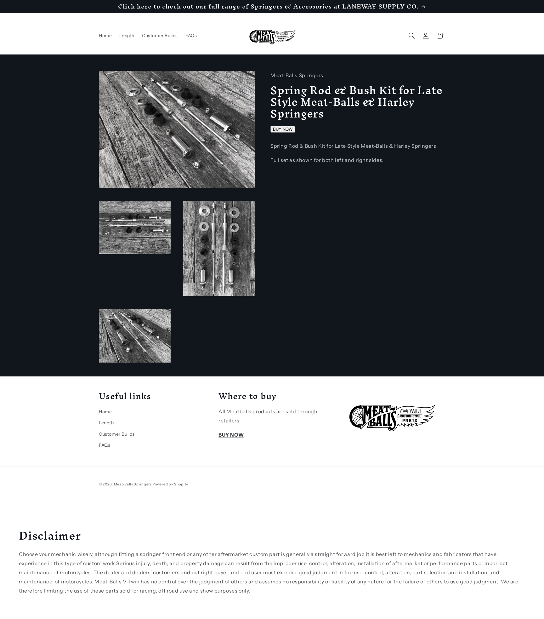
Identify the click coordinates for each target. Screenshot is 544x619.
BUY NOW (282, 129)
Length (106, 423)
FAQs (104, 445)
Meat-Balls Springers (133, 484)
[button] (412, 36)
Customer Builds (117, 434)
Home (105, 412)
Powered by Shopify (170, 484)
